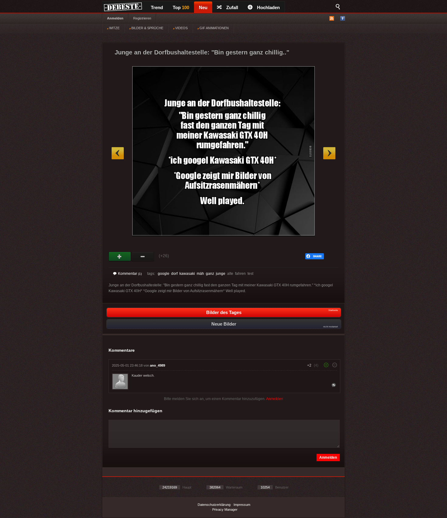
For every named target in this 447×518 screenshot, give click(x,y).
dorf (174, 273)
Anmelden (115, 18)
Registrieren (142, 18)
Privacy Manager (224, 509)
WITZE (114, 28)
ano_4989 (157, 365)
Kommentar (130, 273)
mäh (200, 273)
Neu (203, 7)
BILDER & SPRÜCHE (146, 28)
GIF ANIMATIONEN (214, 28)
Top (181, 7)
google (163, 273)
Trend (157, 7)
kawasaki (187, 273)
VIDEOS (181, 28)
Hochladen (268, 7)
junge (220, 273)
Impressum (242, 504)
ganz (210, 273)
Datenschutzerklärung (214, 504)
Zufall (232, 7)
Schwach (142, 256)
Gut (120, 256)
